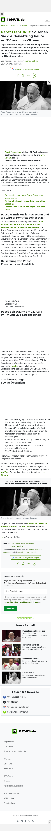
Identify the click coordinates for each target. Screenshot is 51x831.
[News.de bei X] (29, 821)
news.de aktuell (27, 544)
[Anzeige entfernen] (49, 822)
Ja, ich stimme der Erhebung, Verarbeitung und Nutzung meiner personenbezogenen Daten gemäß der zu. (25, 599)
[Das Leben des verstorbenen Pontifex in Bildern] (25, 501)
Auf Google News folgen (18, 707)
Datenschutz (9, 746)
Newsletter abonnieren (17, 712)
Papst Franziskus (17, 546)
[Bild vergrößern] (49, 83)
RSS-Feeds (8, 776)
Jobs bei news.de (11, 793)
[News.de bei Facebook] (25, 821)
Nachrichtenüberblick (13, 785)
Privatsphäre (9, 803)
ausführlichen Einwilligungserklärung (22, 602)
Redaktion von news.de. (27, 552)
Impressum (9, 741)
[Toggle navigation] (47, 20)
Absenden (10, 608)
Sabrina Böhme (31, 61)
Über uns (8, 763)
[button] (25, 69)
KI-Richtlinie (9, 798)
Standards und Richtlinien (15, 751)
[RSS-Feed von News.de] (33, 821)
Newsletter (9, 768)
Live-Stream (15, 544)
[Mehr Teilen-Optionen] (34, 75)
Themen (7, 781)
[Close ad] (2, 14)
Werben (7, 759)
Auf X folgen (12, 702)
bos (2, 537)
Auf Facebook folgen (16, 697)
